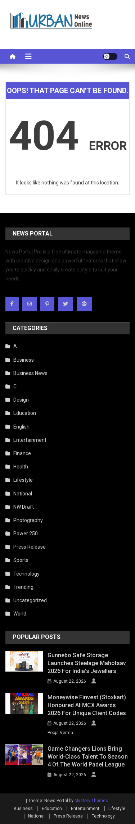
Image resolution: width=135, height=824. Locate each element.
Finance (22, 453)
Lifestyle (23, 480)
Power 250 (25, 533)
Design (21, 400)
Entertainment (29, 440)
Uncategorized (30, 600)
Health (20, 467)
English (21, 427)
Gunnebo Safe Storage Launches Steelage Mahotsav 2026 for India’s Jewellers (87, 663)
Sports (20, 560)
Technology (26, 574)
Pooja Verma (60, 732)
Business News (30, 373)
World (19, 614)
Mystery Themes (91, 800)
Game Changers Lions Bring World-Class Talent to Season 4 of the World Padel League (88, 756)
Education (24, 413)
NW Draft (23, 507)
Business (23, 360)
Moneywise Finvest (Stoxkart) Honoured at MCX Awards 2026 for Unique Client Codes (87, 705)
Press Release (29, 547)
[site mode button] (110, 56)
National (22, 493)
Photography (28, 520)
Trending (23, 587)
